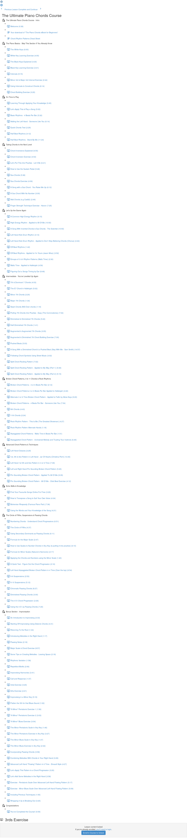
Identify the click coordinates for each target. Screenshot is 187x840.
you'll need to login (103, 829)
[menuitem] (1, 6)
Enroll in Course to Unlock (93, 832)
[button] (1, 2)
